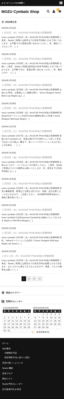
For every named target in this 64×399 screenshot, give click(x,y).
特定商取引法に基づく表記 (16, 357)
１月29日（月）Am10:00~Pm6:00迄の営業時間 (26, 85)
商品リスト (7, 378)
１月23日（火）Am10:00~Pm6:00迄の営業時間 (26, 233)
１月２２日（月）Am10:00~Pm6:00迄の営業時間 (27, 256)
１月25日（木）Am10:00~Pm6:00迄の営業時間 (26, 183)
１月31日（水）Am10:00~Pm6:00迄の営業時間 (26, 32)
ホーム (5, 343)
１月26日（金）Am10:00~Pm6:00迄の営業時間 (26, 157)
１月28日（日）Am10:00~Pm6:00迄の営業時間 (26, 108)
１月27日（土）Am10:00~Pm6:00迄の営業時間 (26, 131)
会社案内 (6, 348)
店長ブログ (7, 373)
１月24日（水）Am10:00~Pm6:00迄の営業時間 (26, 210)
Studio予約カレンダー (12, 384)
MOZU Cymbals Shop (20, 11)
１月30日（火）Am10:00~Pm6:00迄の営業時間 (26, 59)
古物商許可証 (10, 353)
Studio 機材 (7, 368)
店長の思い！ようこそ (12, 363)
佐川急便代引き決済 (11, 389)
